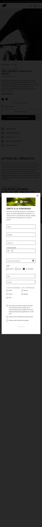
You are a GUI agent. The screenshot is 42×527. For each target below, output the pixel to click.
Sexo (8, 265)
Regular (26, 294)
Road (10, 290)
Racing (26, 290)
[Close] (37, 196)
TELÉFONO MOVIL (11, 247)
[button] (21, 276)
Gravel (10, 294)
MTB (10, 298)
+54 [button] (8, 251)
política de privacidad (19, 308)
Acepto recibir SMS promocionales (19, 320)
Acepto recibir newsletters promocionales (21, 317)
